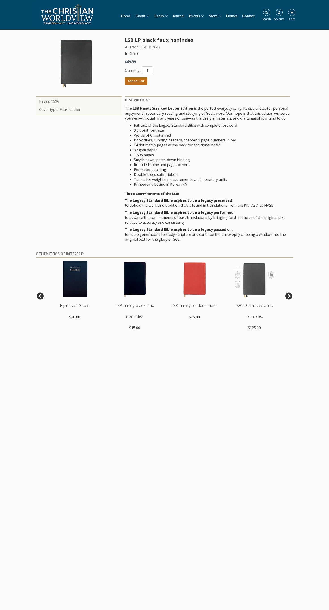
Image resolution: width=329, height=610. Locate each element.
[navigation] (190, 13)
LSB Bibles (150, 47)
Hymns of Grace (74, 305)
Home (126, 16)
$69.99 (130, 61)
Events (194, 16)
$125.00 (254, 328)
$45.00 (134, 328)
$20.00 (74, 317)
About (140, 16)
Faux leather (70, 109)
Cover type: (49, 109)
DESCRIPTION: (137, 100)
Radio (159, 16)
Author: (132, 47)
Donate (232, 16)
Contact (248, 16)
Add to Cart (136, 81)
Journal (178, 16)
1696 (55, 101)
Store (213, 16)
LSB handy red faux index (194, 305)
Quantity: (133, 70)
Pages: (45, 101)
